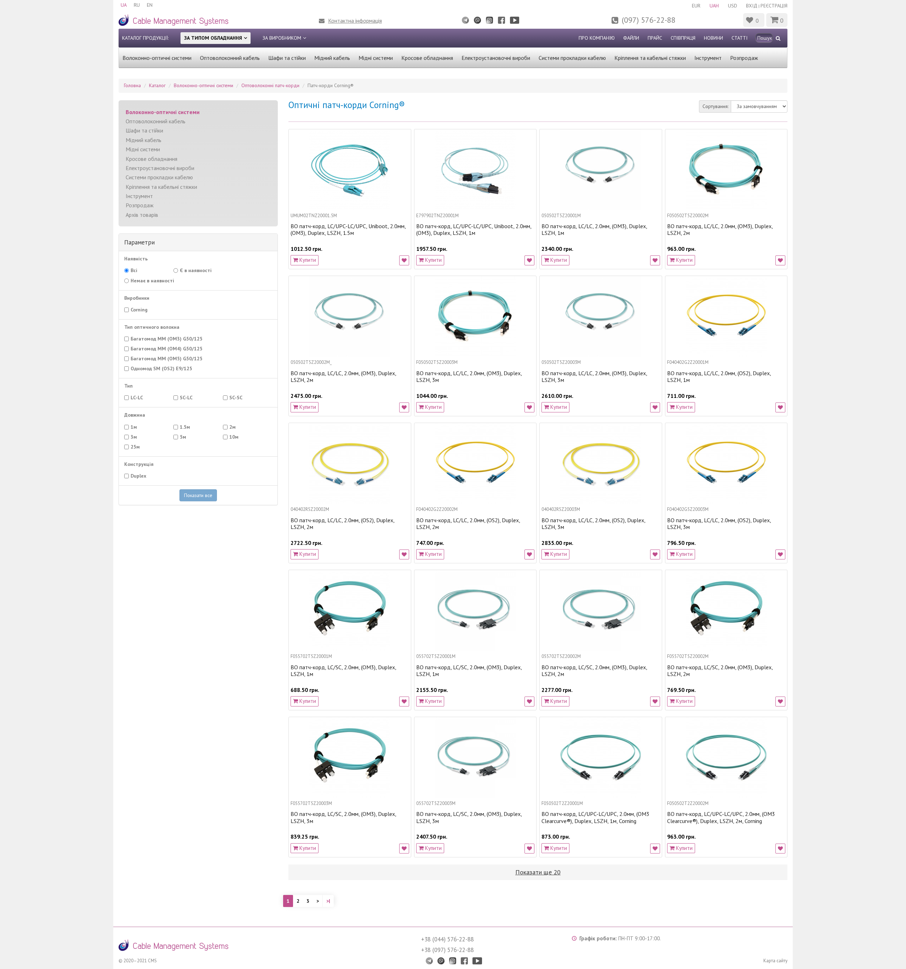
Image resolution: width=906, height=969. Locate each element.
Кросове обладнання (427, 57)
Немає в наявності (154, 280)
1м (137, 427)
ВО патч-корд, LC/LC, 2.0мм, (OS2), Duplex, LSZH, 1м (719, 376)
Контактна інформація (355, 20)
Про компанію (597, 38)
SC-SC (237, 397)
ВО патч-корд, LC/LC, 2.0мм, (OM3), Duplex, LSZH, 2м (720, 229)
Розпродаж (744, 57)
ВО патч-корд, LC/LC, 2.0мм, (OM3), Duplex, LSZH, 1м (594, 229)
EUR (696, 5)
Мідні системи (376, 57)
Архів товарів (142, 214)
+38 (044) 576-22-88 (447, 939)
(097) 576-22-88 (649, 20)
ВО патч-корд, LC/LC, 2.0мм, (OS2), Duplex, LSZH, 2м (342, 523)
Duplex (142, 476)
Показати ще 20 (538, 872)
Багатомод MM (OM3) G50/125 (170, 339)
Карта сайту (775, 961)
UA (124, 5)
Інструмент (708, 57)
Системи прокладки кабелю (572, 57)
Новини (713, 38)
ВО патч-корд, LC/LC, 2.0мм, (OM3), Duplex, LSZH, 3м (469, 376)
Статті (739, 38)
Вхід (751, 5)
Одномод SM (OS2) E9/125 (165, 368)
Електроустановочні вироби (495, 57)
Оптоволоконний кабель (230, 57)
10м (235, 437)
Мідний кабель (332, 57)
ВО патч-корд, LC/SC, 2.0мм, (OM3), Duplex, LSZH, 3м (343, 817)
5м (185, 437)
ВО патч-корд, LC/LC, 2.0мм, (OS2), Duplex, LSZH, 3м (593, 523)
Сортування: (715, 106)
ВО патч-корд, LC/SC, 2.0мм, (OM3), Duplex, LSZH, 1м (343, 670)
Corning (142, 309)
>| (328, 901)
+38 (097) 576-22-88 (447, 950)
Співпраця (683, 38)
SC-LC (189, 397)
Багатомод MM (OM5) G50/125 (168, 358)
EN (150, 5)
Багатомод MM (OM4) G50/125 (168, 348)
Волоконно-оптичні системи (156, 57)
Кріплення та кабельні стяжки (650, 57)
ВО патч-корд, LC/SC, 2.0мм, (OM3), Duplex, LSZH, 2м (594, 670)
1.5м (187, 427)
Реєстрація (774, 5)
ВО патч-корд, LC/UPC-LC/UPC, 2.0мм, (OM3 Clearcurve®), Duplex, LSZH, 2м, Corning (721, 817)
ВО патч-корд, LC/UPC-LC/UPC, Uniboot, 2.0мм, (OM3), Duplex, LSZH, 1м (473, 229)
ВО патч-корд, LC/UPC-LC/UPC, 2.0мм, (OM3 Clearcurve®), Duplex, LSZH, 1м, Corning (595, 817)
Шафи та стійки (287, 57)
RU (137, 5)
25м (137, 447)
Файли (631, 38)
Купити (307, 260)
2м (235, 427)
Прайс (655, 38)
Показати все (198, 495)
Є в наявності (199, 270)
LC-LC (140, 397)
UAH (714, 5)
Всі (134, 270)
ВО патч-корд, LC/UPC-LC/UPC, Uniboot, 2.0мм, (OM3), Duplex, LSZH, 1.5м (348, 229)
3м (137, 437)
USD (732, 5)
